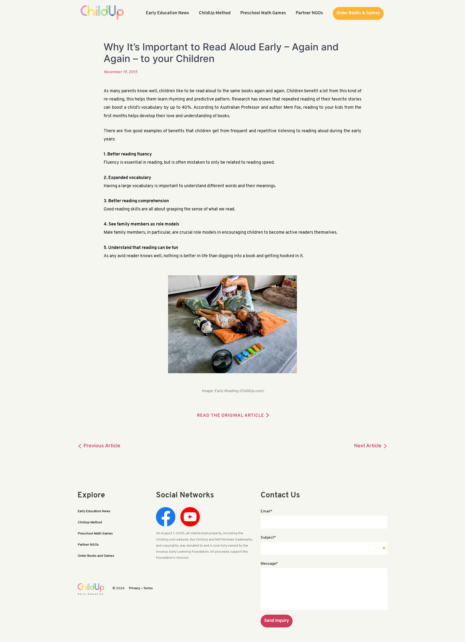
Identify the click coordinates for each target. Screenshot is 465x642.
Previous (101, 446)
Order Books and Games (96, 556)
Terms (148, 588)
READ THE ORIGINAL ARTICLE (230, 416)
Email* (266, 511)
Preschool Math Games (95, 533)
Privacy (134, 588)
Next (367, 446)
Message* (269, 564)
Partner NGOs (88, 545)
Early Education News (94, 511)
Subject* (268, 538)
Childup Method (90, 522)
